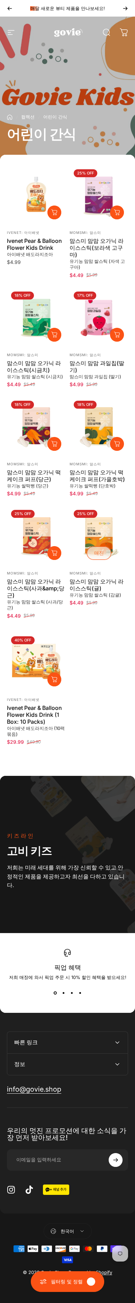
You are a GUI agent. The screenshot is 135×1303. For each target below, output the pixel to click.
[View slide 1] (55, 993)
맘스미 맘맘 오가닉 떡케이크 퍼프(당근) (34, 476)
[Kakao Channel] (56, 1189)
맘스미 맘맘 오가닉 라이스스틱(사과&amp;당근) (35, 588)
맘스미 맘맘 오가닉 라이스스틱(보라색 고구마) (97, 247)
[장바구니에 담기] (54, 212)
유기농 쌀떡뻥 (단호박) (93, 485)
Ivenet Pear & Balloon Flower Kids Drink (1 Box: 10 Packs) (34, 714)
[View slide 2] (63, 993)
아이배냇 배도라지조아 (30, 254)
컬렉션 (28, 117)
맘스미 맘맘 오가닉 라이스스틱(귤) (97, 585)
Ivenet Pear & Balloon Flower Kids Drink (34, 244)
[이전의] (9, 8)
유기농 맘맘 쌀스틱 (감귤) (95, 595)
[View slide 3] (72, 993)
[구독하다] (116, 1160)
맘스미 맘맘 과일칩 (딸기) (95, 376)
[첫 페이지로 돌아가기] (9, 117)
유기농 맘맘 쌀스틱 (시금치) (35, 376)
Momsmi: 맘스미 (85, 232)
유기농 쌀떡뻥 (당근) (27, 485)
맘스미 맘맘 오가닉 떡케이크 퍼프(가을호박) (97, 476)
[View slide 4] (80, 993)
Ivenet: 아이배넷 (23, 232)
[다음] (125, 8)
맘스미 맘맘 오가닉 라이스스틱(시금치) (34, 366)
